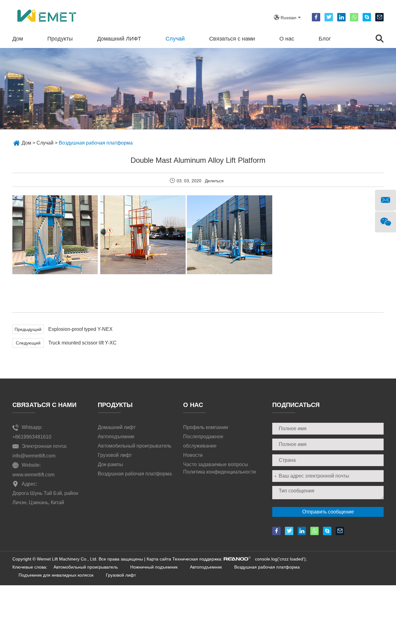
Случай (175, 39)
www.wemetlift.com (33, 474)
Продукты (60, 39)
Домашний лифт (117, 427)
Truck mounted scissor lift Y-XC (82, 342)
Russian (288, 17)
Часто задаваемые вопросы (215, 464)
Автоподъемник (116, 436)
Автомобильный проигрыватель (134, 445)
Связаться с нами (232, 39)
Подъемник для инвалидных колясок (56, 575)
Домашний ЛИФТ (119, 39)
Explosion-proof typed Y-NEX (80, 329)
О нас (286, 39)
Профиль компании (205, 427)
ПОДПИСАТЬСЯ (296, 404)
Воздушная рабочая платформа (96, 142)
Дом (17, 39)
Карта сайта (159, 558)
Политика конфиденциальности (219, 471)
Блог (325, 39)
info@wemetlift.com (33, 455)
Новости (193, 455)
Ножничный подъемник (154, 567)
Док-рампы (110, 464)
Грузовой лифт (115, 455)
